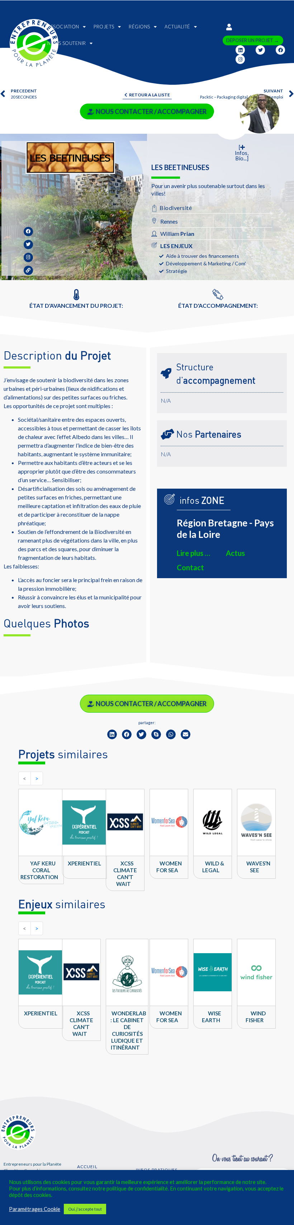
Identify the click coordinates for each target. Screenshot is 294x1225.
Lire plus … (193, 553)
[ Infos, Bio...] (241, 153)
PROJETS (104, 26)
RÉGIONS (139, 26)
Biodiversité (176, 207)
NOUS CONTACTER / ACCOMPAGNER (151, 111)
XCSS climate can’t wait (125, 873)
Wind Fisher (256, 1016)
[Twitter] (260, 50)
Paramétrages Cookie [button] (34, 1209)
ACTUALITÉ (177, 26)
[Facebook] (280, 50)
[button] (112, 734)
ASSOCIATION (63, 26)
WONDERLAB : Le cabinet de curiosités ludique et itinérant (128, 1030)
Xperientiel (84, 863)
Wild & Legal (213, 866)
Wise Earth (211, 1016)
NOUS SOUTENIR (66, 43)
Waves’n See (258, 866)
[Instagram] (240, 59)
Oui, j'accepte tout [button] (85, 1209)
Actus (235, 553)
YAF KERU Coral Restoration (39, 870)
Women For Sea (169, 866)
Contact (190, 567)
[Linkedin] (240, 50)
